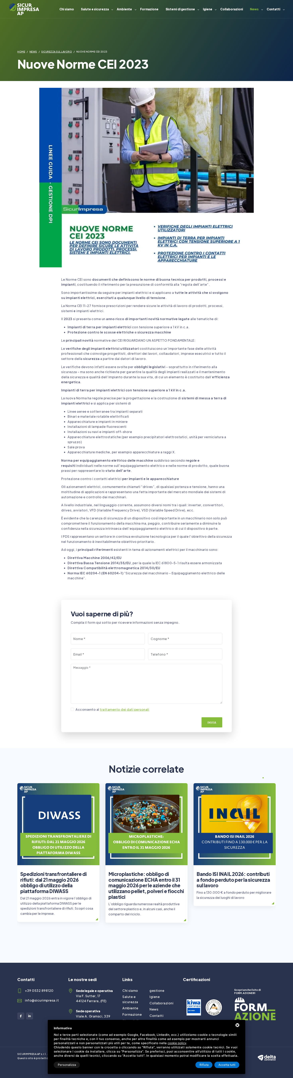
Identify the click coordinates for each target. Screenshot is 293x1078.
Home (21, 51)
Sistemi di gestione (180, 9)
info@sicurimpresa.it (42, 1000)
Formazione (149, 9)
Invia (211, 722)
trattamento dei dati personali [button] (124, 709)
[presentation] (256, 778)
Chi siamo (66, 9)
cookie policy (177, 1043)
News (254, 9)
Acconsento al (112, 709)
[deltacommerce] (267, 1054)
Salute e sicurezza (95, 9)
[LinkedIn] (29, 1016)
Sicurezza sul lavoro (56, 51)
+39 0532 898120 (39, 990)
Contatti (273, 9)
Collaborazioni (231, 9)
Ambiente (124, 9)
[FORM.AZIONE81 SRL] (255, 1000)
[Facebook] (20, 1016)
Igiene (207, 9)
